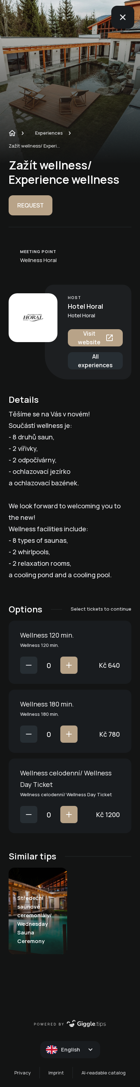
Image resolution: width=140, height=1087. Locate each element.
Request (30, 205)
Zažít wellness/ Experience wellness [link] (35, 146)
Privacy (22, 1072)
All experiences (95, 361)
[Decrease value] (28, 665)
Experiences (49, 133)
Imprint (56, 1072)
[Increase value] (69, 665)
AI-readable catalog (103, 1072)
